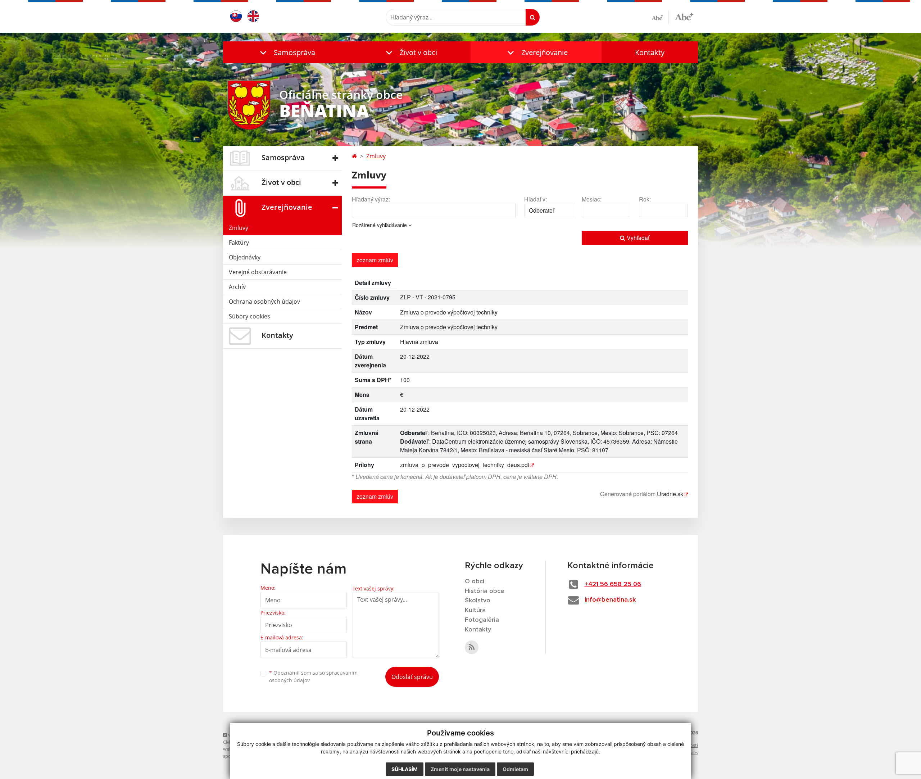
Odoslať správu (412, 677)
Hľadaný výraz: (371, 199)
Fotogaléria (482, 620)
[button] (286, 52)
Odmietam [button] (515, 769)
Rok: (645, 199)
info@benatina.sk (610, 600)
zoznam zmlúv (375, 260)
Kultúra (475, 610)
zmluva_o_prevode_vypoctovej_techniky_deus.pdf (464, 465)
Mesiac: (592, 199)
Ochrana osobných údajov (264, 301)
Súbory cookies (249, 316)
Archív (237, 287)
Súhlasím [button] (404, 769)
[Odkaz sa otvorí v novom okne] (471, 647)
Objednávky (244, 257)
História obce (484, 591)
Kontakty (649, 52)
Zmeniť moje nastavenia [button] (460, 769)
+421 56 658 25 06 (613, 584)
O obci (474, 581)
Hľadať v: (535, 199)
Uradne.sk (670, 494)
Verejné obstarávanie (258, 272)
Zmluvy (238, 228)
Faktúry (239, 242)
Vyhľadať (637, 238)
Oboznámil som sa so (313, 676)
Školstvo (477, 600)
